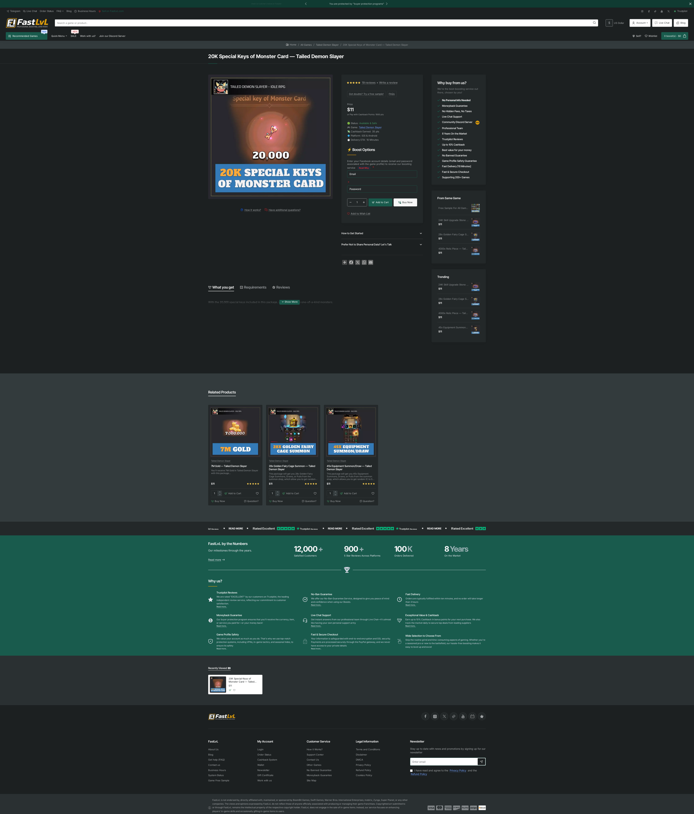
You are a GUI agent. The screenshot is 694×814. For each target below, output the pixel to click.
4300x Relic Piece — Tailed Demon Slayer (453, 248)
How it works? (253, 209)
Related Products (222, 392)
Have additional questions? (285, 209)
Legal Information (367, 741)
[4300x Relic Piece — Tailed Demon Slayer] (475, 251)
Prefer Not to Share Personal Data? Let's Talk (366, 244)
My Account (265, 741)
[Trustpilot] (482, 716)
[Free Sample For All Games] (475, 208)
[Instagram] (435, 716)
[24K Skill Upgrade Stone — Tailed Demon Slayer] (475, 222)
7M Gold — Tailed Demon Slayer (229, 465)
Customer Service (318, 741)
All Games (306, 44)
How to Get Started (352, 233)
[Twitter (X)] (444, 716)
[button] (306, 3)
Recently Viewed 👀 (219, 668)
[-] (350, 202)
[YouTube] (463, 716)
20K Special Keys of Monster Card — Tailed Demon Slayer (241, 680)
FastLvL (213, 741)
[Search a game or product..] (594, 23)
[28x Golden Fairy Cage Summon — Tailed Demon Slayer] (475, 236)
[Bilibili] (472, 716)
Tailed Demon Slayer (327, 44)
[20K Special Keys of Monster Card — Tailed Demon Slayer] (218, 684)
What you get (223, 287)
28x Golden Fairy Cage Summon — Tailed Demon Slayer (453, 234)
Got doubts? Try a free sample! (366, 93)
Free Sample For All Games (453, 208)
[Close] (690, 4)
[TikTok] (454, 716)
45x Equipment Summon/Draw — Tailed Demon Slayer (453, 327)
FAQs (392, 93)
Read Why (364, 168)
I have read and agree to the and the (444, 772)
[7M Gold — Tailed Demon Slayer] (235, 432)
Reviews (283, 287)
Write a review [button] (388, 82)
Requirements (255, 287)
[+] (364, 202)
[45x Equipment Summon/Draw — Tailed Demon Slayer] (475, 329)
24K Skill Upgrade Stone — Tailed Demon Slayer (453, 220)
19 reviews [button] (369, 82)
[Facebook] (425, 716)
